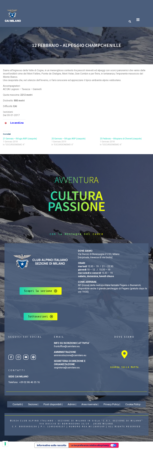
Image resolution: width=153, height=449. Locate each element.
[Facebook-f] (10, 357)
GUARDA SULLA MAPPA (124, 367)
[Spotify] (33, 357)
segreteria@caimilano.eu (67, 367)
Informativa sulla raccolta (51, 445)
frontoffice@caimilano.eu (67, 346)
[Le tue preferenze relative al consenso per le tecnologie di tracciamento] (5, 444)
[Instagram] (18, 357)
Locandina (17, 122)
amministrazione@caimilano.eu (70, 355)
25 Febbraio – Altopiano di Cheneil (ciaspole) (121, 138)
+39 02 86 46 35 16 (29, 382)
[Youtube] (25, 357)
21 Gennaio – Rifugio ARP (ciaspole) (20, 138)
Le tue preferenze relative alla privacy (90, 445)
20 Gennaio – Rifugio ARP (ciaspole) (68, 138)
